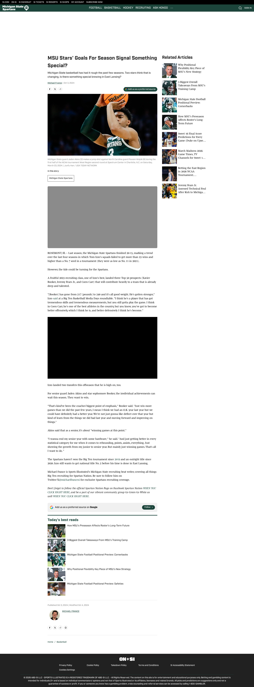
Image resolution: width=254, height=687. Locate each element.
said (55, 298)
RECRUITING (143, 8)
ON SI (14, 2)
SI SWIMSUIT (25, 2)
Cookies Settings (67, 670)
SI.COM (5, 2)
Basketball (61, 642)
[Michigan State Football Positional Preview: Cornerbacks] (184, 105)
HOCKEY (128, 8)
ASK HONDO (160, 8)
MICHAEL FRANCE (70, 611)
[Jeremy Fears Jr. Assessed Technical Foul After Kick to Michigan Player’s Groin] (184, 191)
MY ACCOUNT (77, 2)
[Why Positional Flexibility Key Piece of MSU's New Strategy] (184, 70)
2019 (117, 459)
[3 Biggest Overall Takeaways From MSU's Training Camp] (184, 87)
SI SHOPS (64, 2)
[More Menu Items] (171, 8)
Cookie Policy (93, 665)
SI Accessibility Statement (183, 665)
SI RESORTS (52, 2)
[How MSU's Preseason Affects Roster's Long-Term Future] (184, 122)
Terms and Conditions (148, 665)
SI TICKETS (39, 2)
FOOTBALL (95, 8)
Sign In (248, 8)
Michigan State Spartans (61, 178)
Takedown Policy (118, 665)
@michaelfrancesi (69, 479)
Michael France (55, 83)
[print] (66, 628)
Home (50, 642)
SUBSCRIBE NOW (94, 2)
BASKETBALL (112, 8)
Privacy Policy (65, 665)
